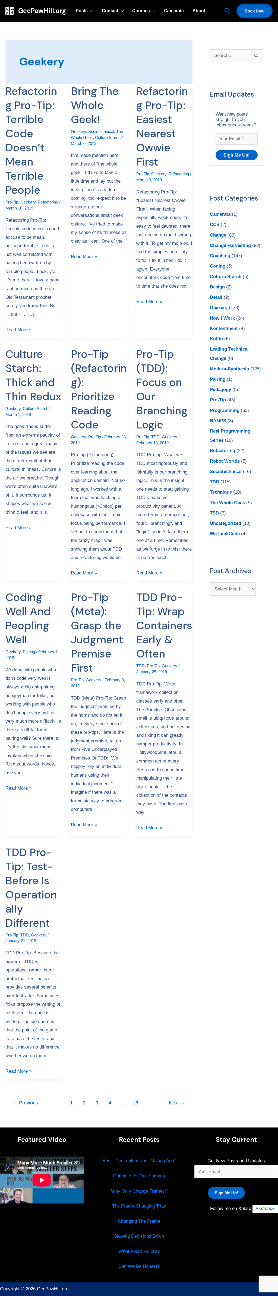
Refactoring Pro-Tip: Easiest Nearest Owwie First (162, 126)
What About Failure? (139, 1251)
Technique (221, 492)
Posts (82, 10)
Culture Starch (108, 137)
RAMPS (218, 420)
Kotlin (216, 338)
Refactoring (48, 202)
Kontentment (224, 328)
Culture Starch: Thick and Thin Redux (33, 375)
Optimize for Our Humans (139, 1176)
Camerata (174, 10)
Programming (224, 410)
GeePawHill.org (42, 11)
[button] (227, 11)
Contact (110, 10)
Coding (217, 266)
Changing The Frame (139, 1221)
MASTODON (265, 1209)
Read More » (18, 329)
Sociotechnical (101, 131)
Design (217, 287)
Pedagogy (220, 389)
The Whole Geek (227, 502)
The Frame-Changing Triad (139, 1206)
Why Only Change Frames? (139, 1191)
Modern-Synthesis (229, 368)
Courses (141, 10)
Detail (216, 297)
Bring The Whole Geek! (95, 105)
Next (177, 1103)
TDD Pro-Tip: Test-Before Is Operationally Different (31, 887)
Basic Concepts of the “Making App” (139, 1160)
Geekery (28, 202)
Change (218, 235)
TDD (155, 436)
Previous (25, 1103)
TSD (214, 513)
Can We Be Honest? (139, 1266)
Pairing (29, 651)
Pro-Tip (11, 202)
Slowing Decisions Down (139, 1236)
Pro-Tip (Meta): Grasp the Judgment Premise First (97, 632)
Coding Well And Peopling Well (28, 618)
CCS (214, 224)
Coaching (220, 255)
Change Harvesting (230, 245)
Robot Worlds (225, 461)
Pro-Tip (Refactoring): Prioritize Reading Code (99, 389)
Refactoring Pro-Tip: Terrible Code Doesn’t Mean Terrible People (31, 140)
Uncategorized (225, 523)
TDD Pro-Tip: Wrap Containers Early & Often (164, 625)
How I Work (222, 318)
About (198, 10)
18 (135, 1103)
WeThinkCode (225, 533)
